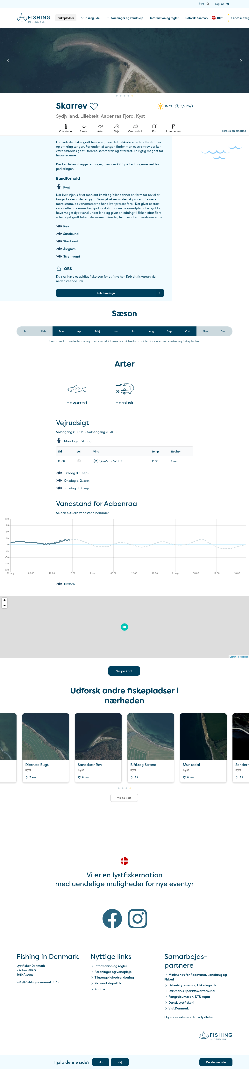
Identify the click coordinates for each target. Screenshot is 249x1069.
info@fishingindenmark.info (38, 982)
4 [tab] (128, 96)
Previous (8, 60)
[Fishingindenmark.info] (215, 1036)
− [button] (5, 605)
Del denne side (216, 1062)
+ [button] (5, 600)
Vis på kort (124, 671)
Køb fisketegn (106, 293)
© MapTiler (243, 656)
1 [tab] (117, 96)
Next (241, 60)
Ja (101, 1062)
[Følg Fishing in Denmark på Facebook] (112, 919)
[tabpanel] (124, 60)
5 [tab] (132, 96)
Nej (119, 1062)
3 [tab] (124, 96)
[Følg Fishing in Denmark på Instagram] (137, 919)
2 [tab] (121, 96)
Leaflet (233, 656)
